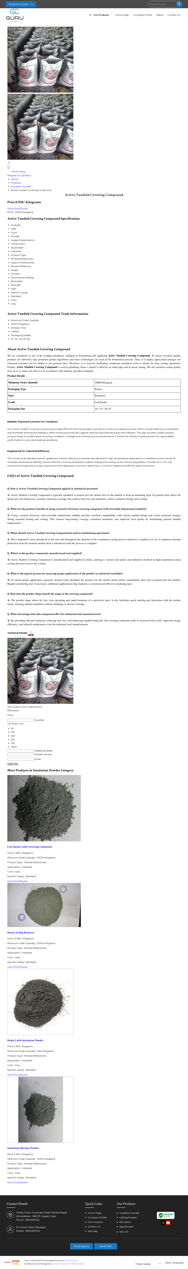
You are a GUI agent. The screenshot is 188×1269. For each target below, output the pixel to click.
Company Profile (142, 15)
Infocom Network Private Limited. (68, 1264)
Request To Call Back (19, 175)
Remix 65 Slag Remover (20, 932)
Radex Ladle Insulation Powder (25, 1040)
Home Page (122, 15)
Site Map (93, 1231)
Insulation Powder (21, 186)
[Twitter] (163, 1225)
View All (123, 1231)
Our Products (101, 15)
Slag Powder (126, 1226)
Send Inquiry (18, 171)
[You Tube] (168, 1225)
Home (14, 179)
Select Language (174, 1262)
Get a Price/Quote (17, 208)
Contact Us (174, 15)
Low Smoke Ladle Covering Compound (29, 846)
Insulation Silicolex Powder (23, 1148)
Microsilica (125, 1222)
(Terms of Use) (71, 1260)
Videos (159, 15)
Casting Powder (128, 1217)
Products (16, 182)
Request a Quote (18, 4)
